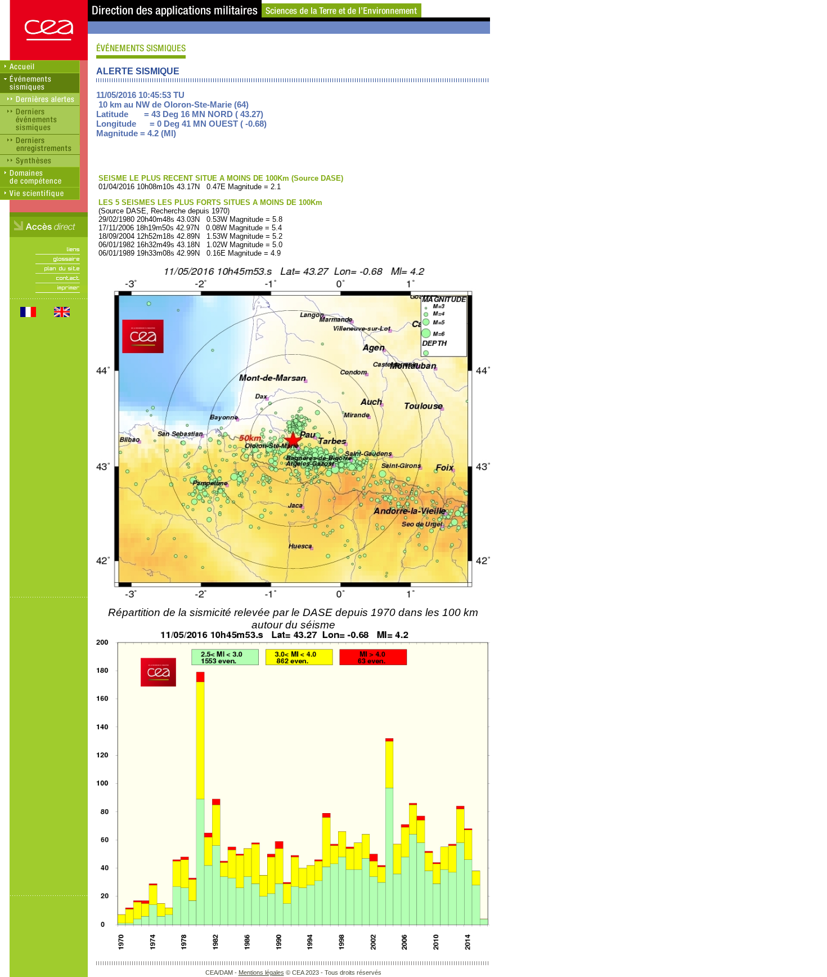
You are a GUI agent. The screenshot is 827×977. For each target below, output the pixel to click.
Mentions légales (261, 972)
